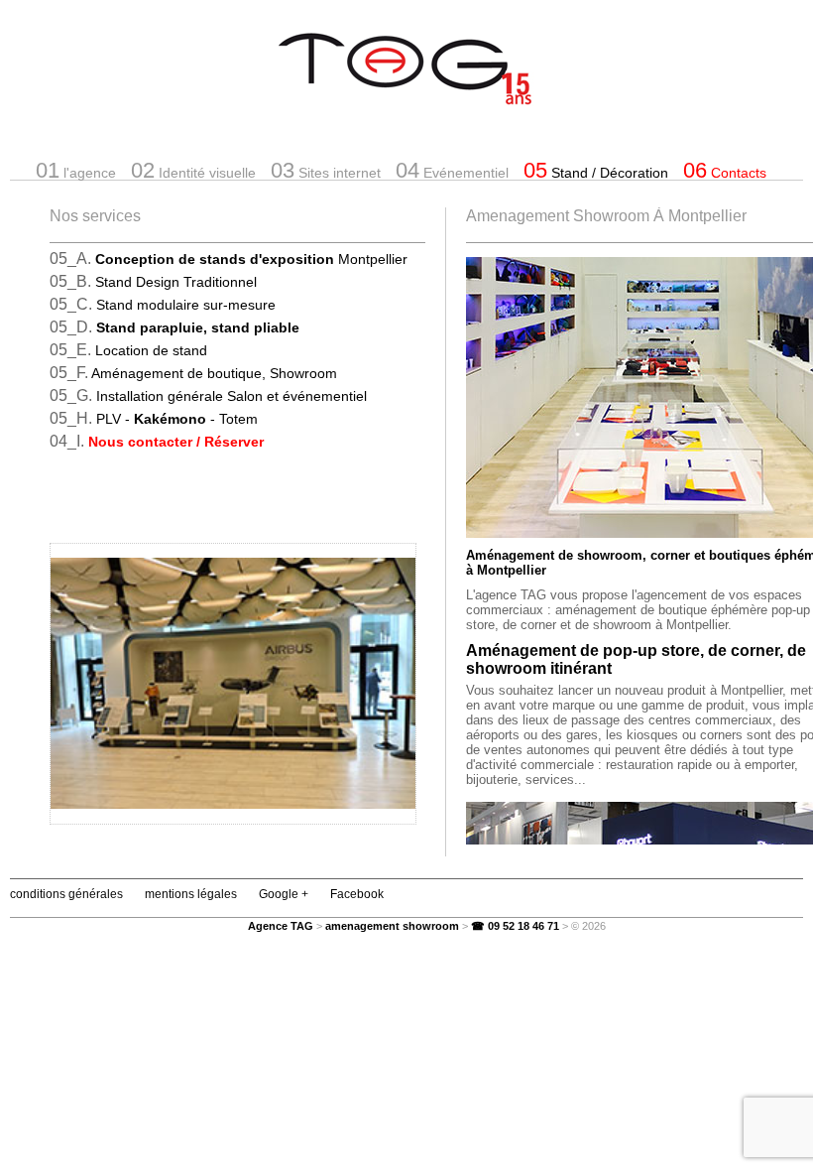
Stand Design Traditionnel (176, 282)
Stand (595, 170)
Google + (283, 894)
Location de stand (151, 350)
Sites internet (326, 170)
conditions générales (66, 894)
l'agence (76, 170)
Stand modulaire (186, 305)
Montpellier (251, 259)
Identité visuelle (193, 170)
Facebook (357, 894)
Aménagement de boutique (214, 373)
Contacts (724, 170)
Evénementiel (452, 170)
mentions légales (191, 894)
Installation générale (231, 396)
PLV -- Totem (177, 419)
